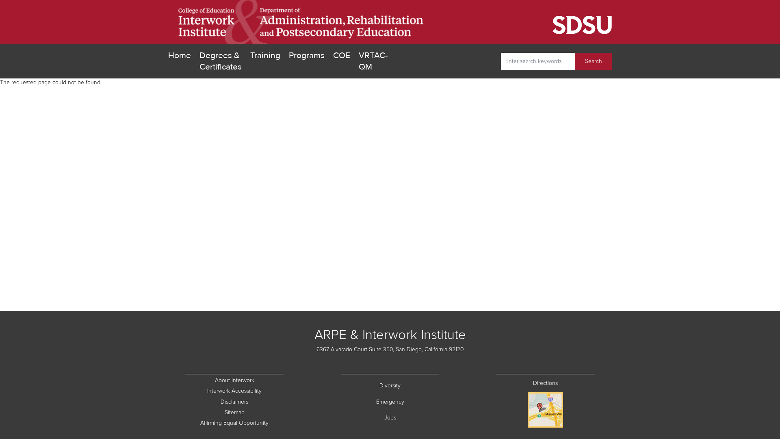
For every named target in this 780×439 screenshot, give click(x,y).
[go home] (301, 22)
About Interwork (234, 380)
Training (265, 55)
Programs (307, 55)
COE (341, 55)
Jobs (412, 418)
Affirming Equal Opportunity (242, 423)
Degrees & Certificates (220, 61)
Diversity (409, 385)
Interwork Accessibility (234, 391)
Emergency (408, 402)
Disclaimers (252, 402)
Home (179, 55)
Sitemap (254, 412)
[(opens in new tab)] (523, 22)
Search (593, 61)
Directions (545, 383)
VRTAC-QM (373, 61)
